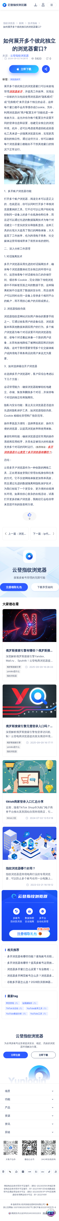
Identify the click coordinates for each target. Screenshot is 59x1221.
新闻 (21, 23)
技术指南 (32, 23)
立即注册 (15, 1054)
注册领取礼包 (14, 587)
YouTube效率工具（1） (37, 1008)
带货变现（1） (12, 1003)
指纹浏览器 (9, 23)
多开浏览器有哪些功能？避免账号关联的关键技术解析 (30, 956)
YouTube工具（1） (38, 1013)
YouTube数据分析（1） (16, 1013)
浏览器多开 (15, 79)
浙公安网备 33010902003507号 (18, 1207)
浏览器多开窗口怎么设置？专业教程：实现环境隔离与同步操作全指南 (30, 969)
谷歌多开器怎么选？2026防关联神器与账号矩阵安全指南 (30, 982)
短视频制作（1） (29, 1003)
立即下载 (43, 1054)
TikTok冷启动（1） (14, 1008)
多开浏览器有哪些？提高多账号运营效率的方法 (30, 962)
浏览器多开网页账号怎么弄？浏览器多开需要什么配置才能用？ (30, 975)
